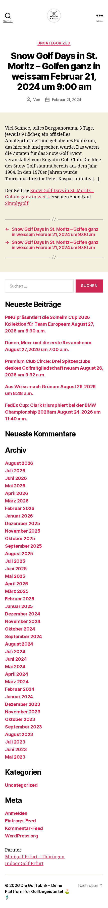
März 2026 (17, 500)
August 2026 (19, 463)
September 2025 (23, 546)
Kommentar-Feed (24, 828)
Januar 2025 (19, 606)
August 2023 (19, 734)
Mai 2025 (15, 576)
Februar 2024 (19, 689)
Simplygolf (16, 203)
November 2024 (22, 621)
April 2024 (16, 674)
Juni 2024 (16, 659)
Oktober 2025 (20, 538)
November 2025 (22, 531)
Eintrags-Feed (20, 820)
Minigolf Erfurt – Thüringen (35, 857)
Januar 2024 (19, 696)
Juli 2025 (15, 561)
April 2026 (16, 493)
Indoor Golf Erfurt (24, 864)
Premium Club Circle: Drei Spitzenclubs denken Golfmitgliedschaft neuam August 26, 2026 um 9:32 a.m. (54, 368)
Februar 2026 (19, 508)
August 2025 (19, 553)
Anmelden (16, 813)
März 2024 (17, 681)
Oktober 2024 (20, 629)
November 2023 (22, 711)
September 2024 (23, 636)
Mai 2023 (15, 757)
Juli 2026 (15, 470)
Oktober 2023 (20, 719)
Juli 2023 (15, 742)
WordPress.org (21, 835)
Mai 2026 (15, 485)
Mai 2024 (15, 666)
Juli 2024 (15, 651)
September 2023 (23, 726)
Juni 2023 (16, 749)
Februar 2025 (19, 598)
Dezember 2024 (22, 613)
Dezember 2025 (22, 523)
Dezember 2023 (22, 704)
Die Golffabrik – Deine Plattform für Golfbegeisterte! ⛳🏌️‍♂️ (37, 891)
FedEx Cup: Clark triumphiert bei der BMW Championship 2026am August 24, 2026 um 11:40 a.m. (53, 412)
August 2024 (19, 644)
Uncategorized (54, 43)
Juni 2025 (16, 568)
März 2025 (17, 591)
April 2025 (16, 583)
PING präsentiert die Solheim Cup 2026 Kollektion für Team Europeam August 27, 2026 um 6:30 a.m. (49, 324)
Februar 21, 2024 (66, 99)
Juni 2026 (16, 478)
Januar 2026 (19, 516)
